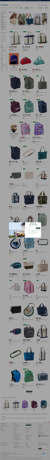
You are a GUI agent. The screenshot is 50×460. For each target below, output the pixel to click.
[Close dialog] (40, 222)
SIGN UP (38, 228)
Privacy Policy (33, 233)
